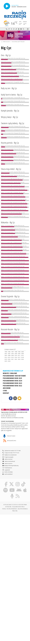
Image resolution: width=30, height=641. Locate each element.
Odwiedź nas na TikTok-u (16, 29)
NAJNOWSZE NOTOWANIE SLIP (13, 371)
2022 (16, 359)
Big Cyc (6, 47)
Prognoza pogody (8, 457)
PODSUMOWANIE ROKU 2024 (12, 381)
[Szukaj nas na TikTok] (23, 482)
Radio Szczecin (6, 41)
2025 (6, 361)
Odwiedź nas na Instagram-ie (14, 29)
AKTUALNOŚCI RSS (11, 440)
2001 (6, 353)
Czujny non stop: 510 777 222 (11, 452)
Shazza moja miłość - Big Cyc (11, 169)
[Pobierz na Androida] (19, 488)
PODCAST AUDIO (11, 436)
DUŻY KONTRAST (8, 474)
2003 (12, 353)
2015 (12, 357)
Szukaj (23, 29)
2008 (9, 355)
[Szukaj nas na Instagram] (18, 482)
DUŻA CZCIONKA (8, 472)
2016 (16, 357)
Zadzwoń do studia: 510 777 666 (12, 450)
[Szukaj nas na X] (11, 482)
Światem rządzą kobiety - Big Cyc (12, 123)
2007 (6, 355)
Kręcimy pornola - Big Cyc (10, 142)
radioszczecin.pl (8, 459)
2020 (9, 359)
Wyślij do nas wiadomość (21, 29)
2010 (16, 355)
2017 (19, 357)
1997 (12, 351)
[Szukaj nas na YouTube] (12, 488)
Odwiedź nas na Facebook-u (9, 29)
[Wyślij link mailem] (19, 398)
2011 (19, 355)
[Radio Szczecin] (15, 14)
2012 (22, 355)
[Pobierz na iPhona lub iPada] (25, 488)
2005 (19, 353)
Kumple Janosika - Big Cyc (10, 110)
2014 (9, 357)
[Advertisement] (15, 532)
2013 (6, 357)
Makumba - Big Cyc (8, 222)
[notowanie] (15, 410)
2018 (22, 357)
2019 (6, 359)
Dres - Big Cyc (6, 55)
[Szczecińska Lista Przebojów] (15, 35)
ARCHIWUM (6, 388)
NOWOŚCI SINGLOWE (10, 373)
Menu (27, 29)
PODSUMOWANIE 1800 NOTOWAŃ (14, 376)
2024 (22, 359)
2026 (9, 361)
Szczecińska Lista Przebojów (18, 41)
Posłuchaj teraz (8, 467)
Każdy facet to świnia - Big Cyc (11, 94)
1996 (9, 351)
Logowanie (7, 470)
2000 (22, 351)
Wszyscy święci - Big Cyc (9, 117)
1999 (19, 351)
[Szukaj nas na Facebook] (6, 482)
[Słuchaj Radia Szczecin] (7, 6)
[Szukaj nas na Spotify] (5, 488)
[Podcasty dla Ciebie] (12, 494)
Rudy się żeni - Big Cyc (9, 88)
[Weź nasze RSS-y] (18, 494)
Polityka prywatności (12, 509)
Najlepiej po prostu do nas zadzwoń (6, 29)
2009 (12, 355)
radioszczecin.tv (8, 463)
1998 (16, 351)
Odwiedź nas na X (11, 29)
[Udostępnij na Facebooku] (11, 398)
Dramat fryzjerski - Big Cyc (10, 296)
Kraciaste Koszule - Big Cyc (10, 329)
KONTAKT (6, 393)
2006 (22, 353)
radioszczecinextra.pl (9, 461)
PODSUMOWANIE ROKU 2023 (12, 383)
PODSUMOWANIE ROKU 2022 (12, 386)
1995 (6, 351)
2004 (16, 353)
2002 (9, 353)
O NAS (5, 390)
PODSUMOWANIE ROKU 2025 (12, 378)
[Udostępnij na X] (15, 398)
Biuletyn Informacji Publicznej (11, 465)
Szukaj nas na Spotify (18, 29)
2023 (19, 359)
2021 (12, 359)
